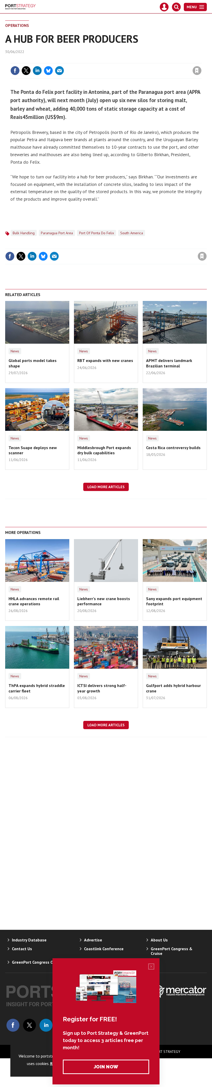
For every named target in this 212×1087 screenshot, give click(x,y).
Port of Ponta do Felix (96, 233)
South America (131, 233)
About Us (159, 939)
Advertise (93, 939)
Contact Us (22, 948)
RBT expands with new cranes (105, 360)
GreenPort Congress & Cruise (171, 951)
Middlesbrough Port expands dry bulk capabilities (104, 450)
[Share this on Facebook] (15, 70)
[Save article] (197, 70)
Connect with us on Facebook (13, 1025)
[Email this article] (59, 70)
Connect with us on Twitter (29, 1025)
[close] (201, 60)
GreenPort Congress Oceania (38, 962)
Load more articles (106, 487)
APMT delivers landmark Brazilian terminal (169, 363)
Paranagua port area (57, 233)
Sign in (136, 60)
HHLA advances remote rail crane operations (34, 601)
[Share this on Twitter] (26, 70)
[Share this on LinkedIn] (37, 70)
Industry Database (29, 939)
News (15, 351)
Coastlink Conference (104, 948)
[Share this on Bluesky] (48, 70)
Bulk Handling (24, 233)
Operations (17, 25)
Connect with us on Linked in (46, 1025)
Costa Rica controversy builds (173, 447)
